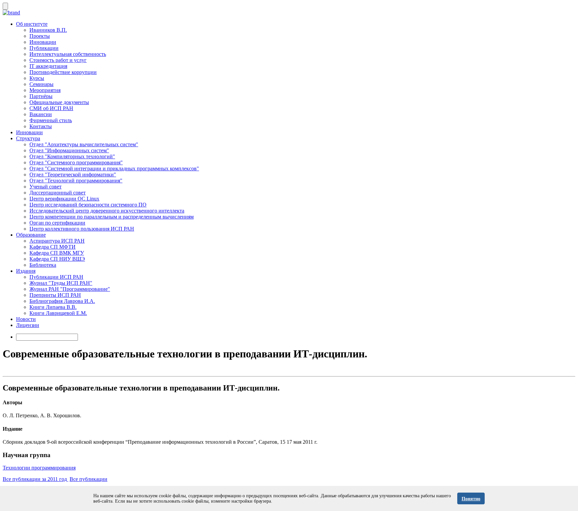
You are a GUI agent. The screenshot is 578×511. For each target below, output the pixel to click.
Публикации (44, 48)
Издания (25, 271)
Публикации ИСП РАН (56, 277)
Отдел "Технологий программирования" (75, 180)
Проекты (39, 36)
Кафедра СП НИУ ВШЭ (57, 259)
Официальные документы (59, 102)
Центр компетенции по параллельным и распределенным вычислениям (111, 217)
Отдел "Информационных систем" (69, 150)
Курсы (36, 78)
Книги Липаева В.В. (53, 307)
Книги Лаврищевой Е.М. (58, 313)
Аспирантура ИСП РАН (57, 241)
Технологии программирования (39, 468)
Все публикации (88, 479)
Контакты (40, 126)
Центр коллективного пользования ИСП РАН (81, 229)
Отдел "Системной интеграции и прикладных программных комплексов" (114, 168)
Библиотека (42, 265)
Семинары (41, 84)
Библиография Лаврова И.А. (62, 301)
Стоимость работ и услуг (58, 60)
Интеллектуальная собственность (67, 54)
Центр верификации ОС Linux (64, 198)
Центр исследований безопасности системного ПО (88, 204)
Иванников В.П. (48, 30)
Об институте (31, 24)
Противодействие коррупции (63, 72)
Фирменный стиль (50, 120)
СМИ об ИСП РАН (51, 108)
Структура (28, 138)
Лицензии (27, 325)
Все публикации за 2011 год (35, 479)
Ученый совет (45, 186)
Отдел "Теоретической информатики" (72, 174)
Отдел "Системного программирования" (76, 162)
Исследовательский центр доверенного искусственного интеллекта (106, 211)
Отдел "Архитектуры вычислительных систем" (83, 144)
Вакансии (40, 114)
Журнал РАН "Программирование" (69, 289)
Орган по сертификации (57, 223)
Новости (26, 319)
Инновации (42, 42)
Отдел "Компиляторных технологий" (72, 156)
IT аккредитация (48, 66)
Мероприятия (45, 90)
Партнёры (41, 96)
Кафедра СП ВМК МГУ (56, 253)
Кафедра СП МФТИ (52, 247)
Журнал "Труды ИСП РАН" (60, 283)
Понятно (471, 498)
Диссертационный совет (57, 192)
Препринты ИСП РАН (55, 295)
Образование (31, 235)
